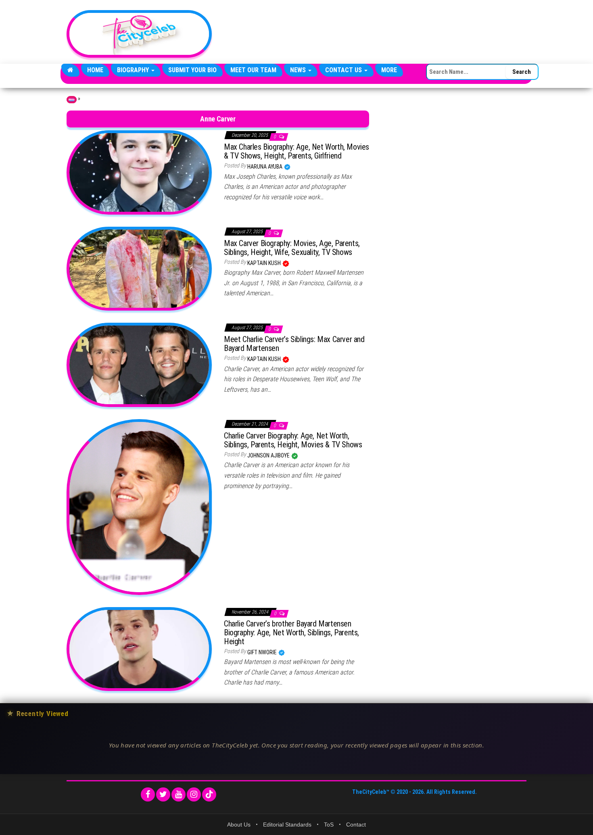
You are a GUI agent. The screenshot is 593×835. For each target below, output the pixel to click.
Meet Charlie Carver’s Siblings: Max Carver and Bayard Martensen (294, 343)
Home (95, 70)
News (298, 70)
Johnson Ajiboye (269, 455)
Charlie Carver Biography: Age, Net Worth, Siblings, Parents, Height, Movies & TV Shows (293, 440)
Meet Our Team (253, 70)
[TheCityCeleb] (70, 70)
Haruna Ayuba (265, 166)
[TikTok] (209, 794)
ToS (329, 824)
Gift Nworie (262, 652)
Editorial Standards (287, 824)
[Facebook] (148, 794)
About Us (239, 824)
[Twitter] (163, 794)
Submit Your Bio (192, 70)
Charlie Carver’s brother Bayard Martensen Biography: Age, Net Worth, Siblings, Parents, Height (291, 632)
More (389, 70)
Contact (356, 824)
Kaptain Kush (264, 263)
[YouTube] (178, 794)
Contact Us (344, 70)
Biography (133, 70)
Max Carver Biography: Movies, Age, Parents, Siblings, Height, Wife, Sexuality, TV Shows (292, 247)
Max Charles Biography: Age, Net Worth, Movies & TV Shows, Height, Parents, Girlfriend (296, 151)
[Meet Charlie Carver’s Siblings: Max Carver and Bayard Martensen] (139, 364)
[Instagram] (194, 794)
